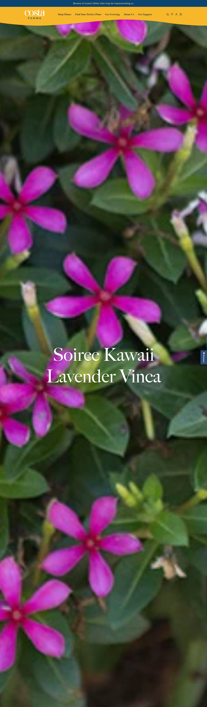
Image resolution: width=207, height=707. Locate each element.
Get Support (145, 14)
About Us (129, 14)
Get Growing (112, 14)
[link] (34, 14)
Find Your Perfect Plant (88, 14)
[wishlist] (172, 14)
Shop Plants (64, 14)
